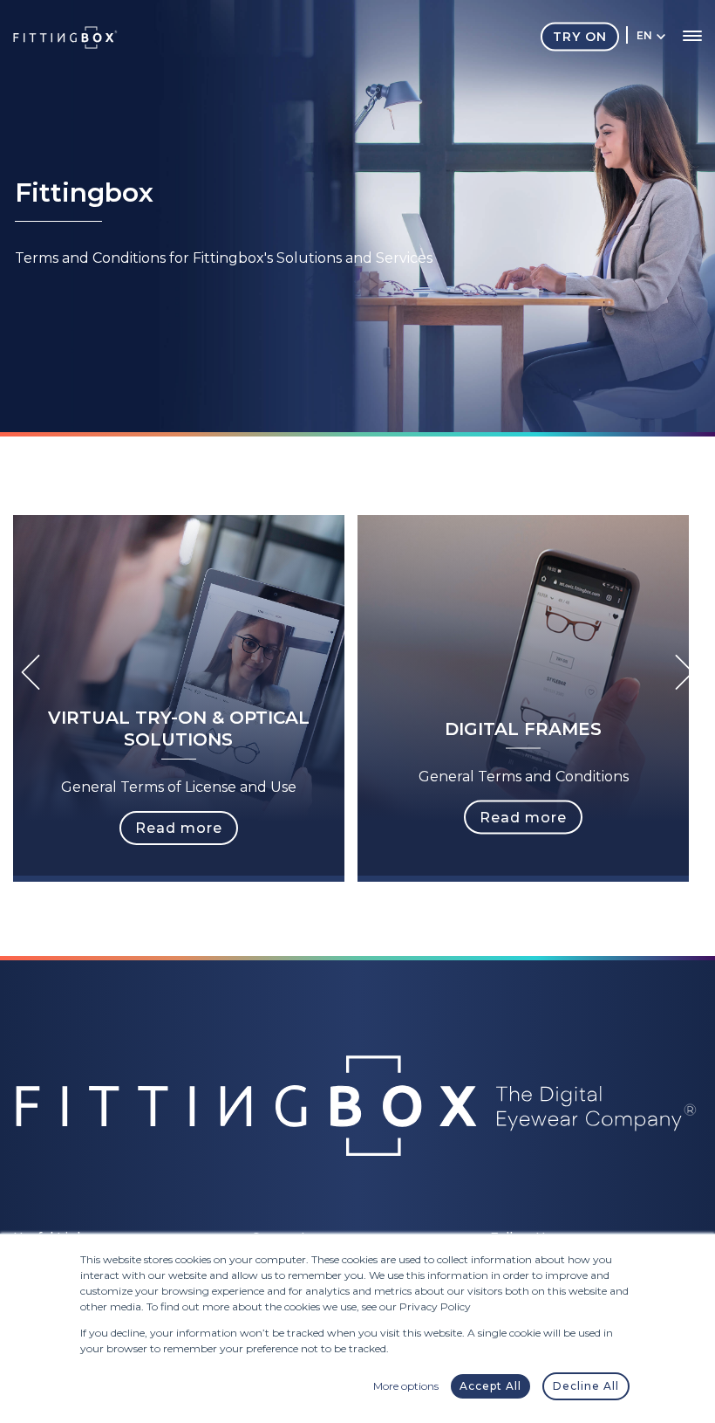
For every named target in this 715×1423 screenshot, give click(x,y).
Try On (580, 36)
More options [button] (406, 1385)
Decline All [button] (586, 1385)
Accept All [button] (490, 1385)
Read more (178, 828)
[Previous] (30, 672)
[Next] (684, 672)
